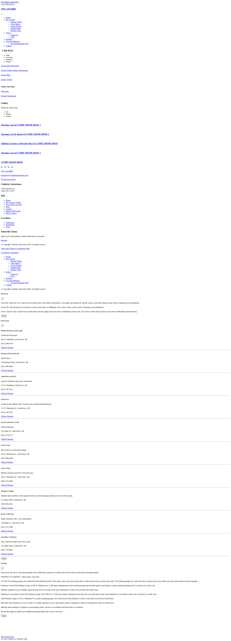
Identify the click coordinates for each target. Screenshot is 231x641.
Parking (16, 70)
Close (4, 316)
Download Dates (7, 637)
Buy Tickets (10, 20)
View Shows (15, 24)
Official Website (7, 348)
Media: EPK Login (13, 211)
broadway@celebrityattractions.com (14, 175)
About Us (14, 35)
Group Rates (6, 66)
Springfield (10, 225)
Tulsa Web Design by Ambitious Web (15, 249)
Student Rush (16, 28)
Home (8, 18)
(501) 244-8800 (8, 9)
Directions (15, 66)
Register (9, 39)
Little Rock (10, 223)
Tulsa (8, 227)
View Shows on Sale (14, 205)
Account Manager (12, 41)
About (8, 33)
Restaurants (23, 70)
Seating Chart (16, 31)
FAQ (12, 37)
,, (13, 60)
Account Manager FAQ (20, 44)
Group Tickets (16, 26)
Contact (9, 46)
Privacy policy (11, 213)
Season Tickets (16, 22)
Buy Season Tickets (13, 202)
